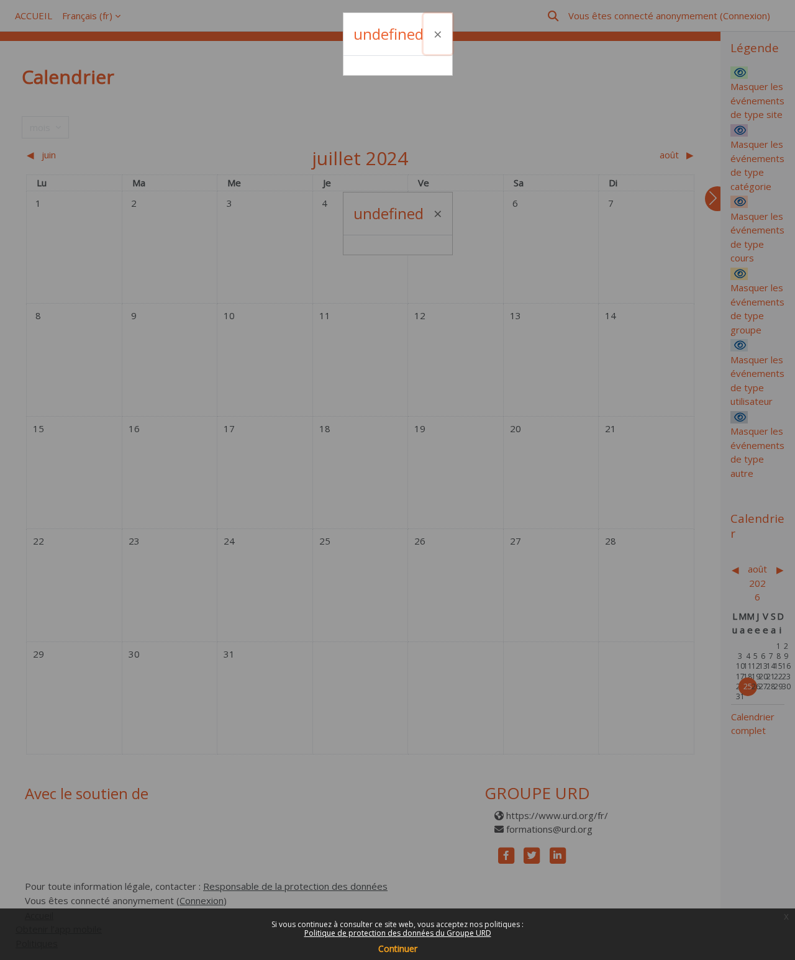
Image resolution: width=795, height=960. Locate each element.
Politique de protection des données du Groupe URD (397, 933)
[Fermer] (438, 34)
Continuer (397, 948)
